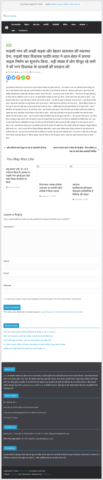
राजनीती (45, 24)
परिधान (65, 24)
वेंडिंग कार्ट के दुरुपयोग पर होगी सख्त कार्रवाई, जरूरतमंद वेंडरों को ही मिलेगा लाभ (28, 336)
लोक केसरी (11, 72)
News (9, 45)
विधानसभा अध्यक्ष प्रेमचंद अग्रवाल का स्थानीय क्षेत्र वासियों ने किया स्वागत (50, 188)
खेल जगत (36, 24)
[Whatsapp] (23, 77)
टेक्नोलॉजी (56, 24)
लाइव (13, 30)
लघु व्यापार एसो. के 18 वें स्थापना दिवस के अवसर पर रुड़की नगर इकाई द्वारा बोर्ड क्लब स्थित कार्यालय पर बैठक (18, 175)
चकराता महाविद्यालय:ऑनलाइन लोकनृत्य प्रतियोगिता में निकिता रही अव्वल (82, 189)
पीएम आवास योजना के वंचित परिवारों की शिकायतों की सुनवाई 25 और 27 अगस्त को (29, 332)
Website (7, 285)
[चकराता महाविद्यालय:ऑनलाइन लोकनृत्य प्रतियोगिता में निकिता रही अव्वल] (84, 166)
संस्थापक (82, 24)
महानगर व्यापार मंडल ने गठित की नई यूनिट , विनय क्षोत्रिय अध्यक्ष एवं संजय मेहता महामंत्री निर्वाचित (74, 149)
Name (6, 261)
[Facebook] (8, 77)
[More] (28, 77)
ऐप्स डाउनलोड (16, 24)
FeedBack (23, 30)
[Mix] (18, 77)
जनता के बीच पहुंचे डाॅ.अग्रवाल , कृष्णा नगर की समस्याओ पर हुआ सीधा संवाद (27, 340)
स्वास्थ (73, 24)
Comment (9, 226)
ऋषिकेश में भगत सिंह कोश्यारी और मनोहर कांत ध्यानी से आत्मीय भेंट (24, 348)
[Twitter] (13, 77)
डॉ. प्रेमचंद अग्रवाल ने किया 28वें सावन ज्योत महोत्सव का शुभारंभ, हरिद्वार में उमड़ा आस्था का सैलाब (34, 344)
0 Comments (36, 72)
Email (6, 273)
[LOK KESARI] (7, 28)
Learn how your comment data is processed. (62, 311)
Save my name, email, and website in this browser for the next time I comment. (44, 299)
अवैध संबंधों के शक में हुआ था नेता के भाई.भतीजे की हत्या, (27, 147)
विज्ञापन (26, 24)
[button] (86, 24)
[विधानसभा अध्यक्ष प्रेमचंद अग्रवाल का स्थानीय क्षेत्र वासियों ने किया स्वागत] (51, 166)
